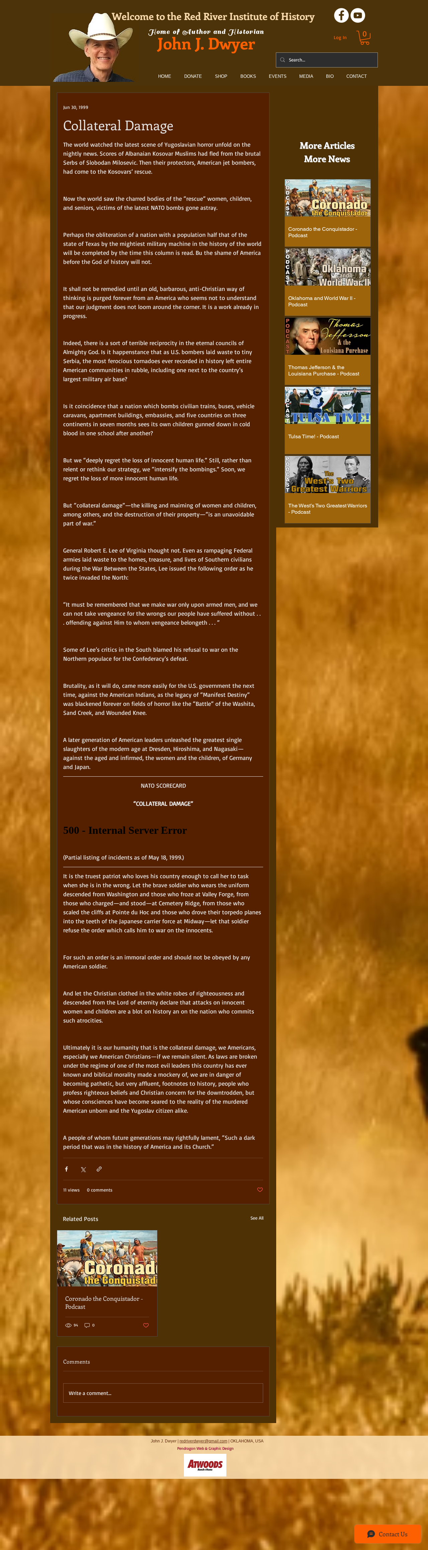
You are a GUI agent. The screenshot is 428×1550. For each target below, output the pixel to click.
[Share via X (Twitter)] (83, 1169)
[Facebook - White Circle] (341, 15)
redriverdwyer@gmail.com (203, 1441)
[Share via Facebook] (66, 1169)
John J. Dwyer (206, 43)
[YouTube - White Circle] (357, 15)
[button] (364, 38)
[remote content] (163, 830)
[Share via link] (99, 1169)
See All (256, 1218)
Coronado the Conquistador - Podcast (104, 1302)
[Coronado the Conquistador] (107, 1258)
